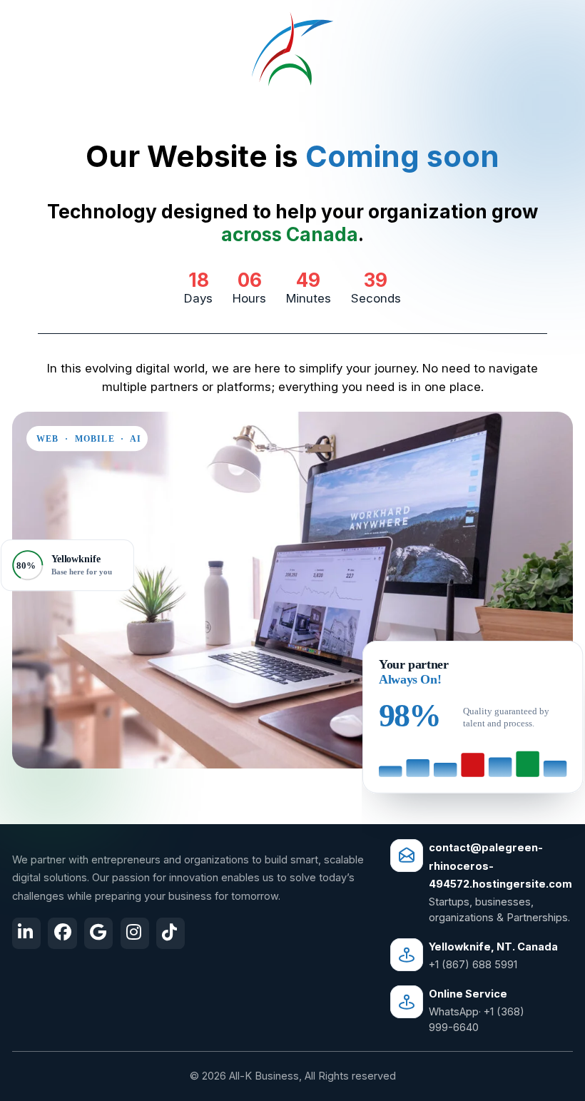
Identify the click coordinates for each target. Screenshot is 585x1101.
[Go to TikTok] (170, 933)
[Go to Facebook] (62, 933)
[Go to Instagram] (134, 933)
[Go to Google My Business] (98, 933)
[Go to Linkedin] (26, 933)
